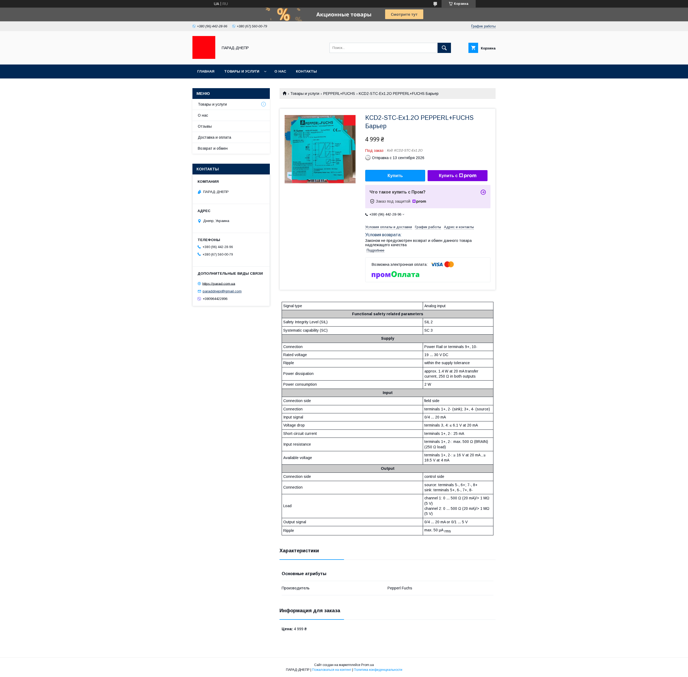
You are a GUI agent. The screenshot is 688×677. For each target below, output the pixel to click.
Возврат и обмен (213, 148)
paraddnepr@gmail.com (222, 291)
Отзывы (205, 126)
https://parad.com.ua (218, 283)
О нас (280, 71)
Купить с (448, 175)
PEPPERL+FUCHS (339, 93)
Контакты (306, 71)
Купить (395, 175)
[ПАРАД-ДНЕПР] (203, 57)
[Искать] (444, 48)
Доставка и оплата (214, 137)
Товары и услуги (241, 71)
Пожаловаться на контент (331, 670)
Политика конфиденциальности (378, 670)
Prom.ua (367, 665)
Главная (205, 71)
